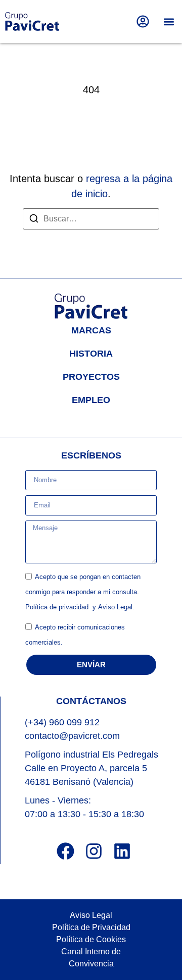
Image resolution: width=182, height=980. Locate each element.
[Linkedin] (122, 851)
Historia (91, 354)
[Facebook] (65, 851)
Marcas (91, 330)
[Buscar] (34, 220)
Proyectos (91, 377)
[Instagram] (93, 851)
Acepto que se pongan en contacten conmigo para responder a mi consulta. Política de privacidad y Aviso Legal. (83, 592)
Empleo (91, 400)
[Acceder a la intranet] (142, 21)
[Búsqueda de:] (91, 218)
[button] (168, 21)
